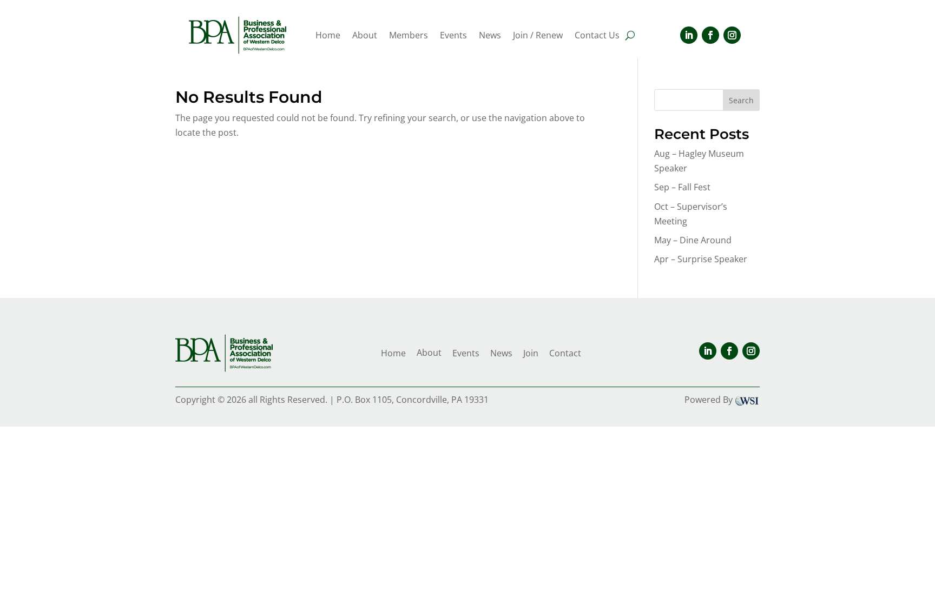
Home (327, 36)
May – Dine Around (693, 240)
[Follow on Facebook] (710, 35)
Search (741, 100)
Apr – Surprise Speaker (700, 259)
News (490, 36)
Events (453, 36)
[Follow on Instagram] (732, 35)
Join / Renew (538, 36)
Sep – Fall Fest (682, 187)
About (364, 36)
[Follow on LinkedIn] (688, 35)
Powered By (708, 400)
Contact (565, 353)
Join (530, 353)
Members (408, 36)
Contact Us (597, 36)
